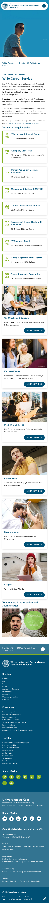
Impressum (30, 805)
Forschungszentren (9, 717)
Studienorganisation (10, 697)
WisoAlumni (7, 758)
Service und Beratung (10, 689)
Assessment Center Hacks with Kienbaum (26, 223)
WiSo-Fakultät (8, 63)
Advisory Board (8, 750)
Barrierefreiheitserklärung (24, 803)
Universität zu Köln (18, 4)
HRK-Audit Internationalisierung (14, 859)
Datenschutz (7, 803)
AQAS (19, 871)
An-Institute (7, 753)
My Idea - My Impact (10, 763)
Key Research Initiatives (11, 715)
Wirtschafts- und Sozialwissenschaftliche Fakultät (24, 6)
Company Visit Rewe (21, 150)
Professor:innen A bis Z (11, 720)
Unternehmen (7, 756)
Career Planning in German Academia (24, 171)
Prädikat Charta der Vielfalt (34, 847)
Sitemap (20, 805)
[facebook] (11, 777)
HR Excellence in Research (34, 862)
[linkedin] (25, 777)
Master (5, 681)
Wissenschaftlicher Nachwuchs (14, 722)
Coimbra (5, 837)
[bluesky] (4, 777)
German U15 (25, 837)
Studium (7, 674)
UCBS (4, 686)
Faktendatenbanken (9, 728)
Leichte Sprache (8, 805)
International (7, 692)
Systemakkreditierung (32, 871)
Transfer (22, 63)
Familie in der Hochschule (30, 881)
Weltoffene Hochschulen (11, 862)
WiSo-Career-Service (10, 748)
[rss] (39, 777)
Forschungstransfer (9, 725)
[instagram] (18, 777)
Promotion (6, 684)
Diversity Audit (8, 849)
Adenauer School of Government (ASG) (17, 730)
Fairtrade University (9, 881)
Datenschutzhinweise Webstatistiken (16, 897)
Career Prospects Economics (25, 274)
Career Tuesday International (25, 205)
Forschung (8, 707)
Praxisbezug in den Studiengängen (15, 743)
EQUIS (12, 871)
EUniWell (15, 837)
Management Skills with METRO (27, 189)
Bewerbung (6, 694)
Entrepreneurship (9, 745)
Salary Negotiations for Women (26, 257)
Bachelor (5, 679)
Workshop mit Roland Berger (25, 134)
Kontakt (40, 805)
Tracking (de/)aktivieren (11, 899)
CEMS (4, 871)
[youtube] (11, 783)
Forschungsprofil (8, 712)
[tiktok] (4, 783)
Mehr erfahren (34, 330)
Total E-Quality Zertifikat (11, 847)
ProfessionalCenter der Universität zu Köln (23, 123)
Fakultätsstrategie (9, 761)
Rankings (5, 700)
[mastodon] (32, 777)
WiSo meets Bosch (20, 241)
